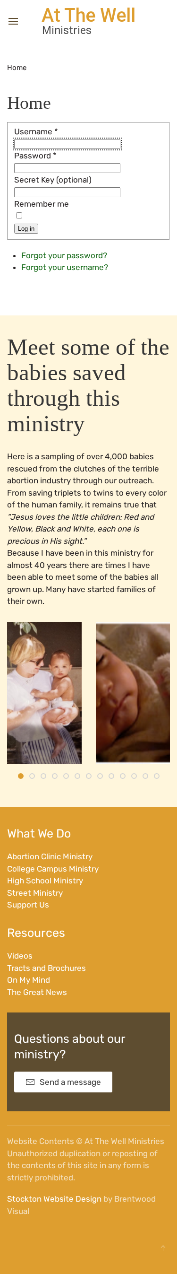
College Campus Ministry (53, 868)
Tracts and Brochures (46, 968)
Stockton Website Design (54, 1199)
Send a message (70, 1082)
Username (36, 131)
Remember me (41, 204)
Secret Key (34, 179)
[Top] (163, 1248)
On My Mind (28, 980)
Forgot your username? (64, 267)
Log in (26, 228)
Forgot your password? (64, 255)
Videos (20, 955)
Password (35, 155)
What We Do (39, 833)
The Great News (37, 992)
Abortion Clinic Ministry (50, 856)
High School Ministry (45, 880)
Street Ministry (35, 893)
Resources (36, 933)
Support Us (28, 904)
